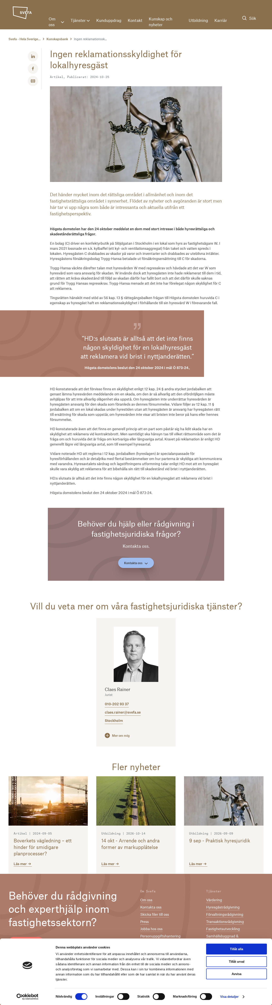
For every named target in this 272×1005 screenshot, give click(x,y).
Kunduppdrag (108, 20)
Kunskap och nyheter (160, 21)
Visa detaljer (229, 996)
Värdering (214, 900)
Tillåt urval (236, 961)
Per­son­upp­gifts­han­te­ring (160, 936)
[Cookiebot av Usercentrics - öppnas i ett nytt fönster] (27, 997)
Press (144, 921)
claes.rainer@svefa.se (123, 712)
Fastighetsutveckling (223, 929)
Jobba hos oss (151, 929)
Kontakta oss (133, 563)
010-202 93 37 (117, 704)
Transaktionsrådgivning (225, 921)
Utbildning (198, 20)
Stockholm (114, 720)
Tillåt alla (236, 949)
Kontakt (135, 20)
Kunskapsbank (57, 39)
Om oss (52, 21)
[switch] (123, 996)
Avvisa (236, 974)
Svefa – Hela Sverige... (24, 39)
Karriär (220, 20)
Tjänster (78, 20)
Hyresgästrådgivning (223, 907)
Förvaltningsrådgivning (224, 914)
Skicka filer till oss (154, 914)
